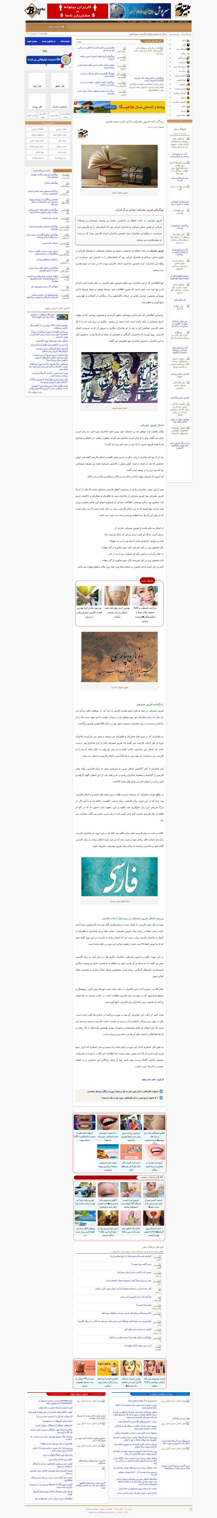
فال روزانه (37, 106)
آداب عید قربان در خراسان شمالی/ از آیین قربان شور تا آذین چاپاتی (123, 1288)
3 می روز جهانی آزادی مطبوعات (137, 1345)
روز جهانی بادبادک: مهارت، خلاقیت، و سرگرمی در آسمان (180, 323)
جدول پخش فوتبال (36, 146)
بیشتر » (79, 42)
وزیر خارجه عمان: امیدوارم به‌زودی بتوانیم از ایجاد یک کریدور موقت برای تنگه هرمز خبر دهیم (135, 1452)
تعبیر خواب (31, 115)
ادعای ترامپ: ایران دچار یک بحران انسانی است (137, 1493)
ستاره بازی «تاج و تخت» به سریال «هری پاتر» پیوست (91, 1417)
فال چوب (54, 115)
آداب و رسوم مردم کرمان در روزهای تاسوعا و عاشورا (180, 350)
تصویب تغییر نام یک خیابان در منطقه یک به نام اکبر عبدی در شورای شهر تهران (136, 1427)
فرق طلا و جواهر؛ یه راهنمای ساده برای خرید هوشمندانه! (42, 315)
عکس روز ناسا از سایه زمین (60, 1459)
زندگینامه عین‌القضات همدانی (180, 226)
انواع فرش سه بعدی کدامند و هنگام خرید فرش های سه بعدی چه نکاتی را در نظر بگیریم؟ (114, 1321)
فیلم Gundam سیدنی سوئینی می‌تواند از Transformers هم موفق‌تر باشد (55, 1401)
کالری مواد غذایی (37, 141)
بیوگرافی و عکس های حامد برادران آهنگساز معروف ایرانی (149, 79)
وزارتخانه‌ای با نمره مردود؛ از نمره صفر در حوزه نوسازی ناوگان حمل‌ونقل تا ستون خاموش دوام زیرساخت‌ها (50, 357)
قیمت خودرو (61, 129)
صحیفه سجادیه (38, 158)
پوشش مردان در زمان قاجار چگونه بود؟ (180, 420)
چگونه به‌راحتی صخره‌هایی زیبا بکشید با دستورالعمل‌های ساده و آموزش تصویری (42, 278)
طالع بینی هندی (65, 115)
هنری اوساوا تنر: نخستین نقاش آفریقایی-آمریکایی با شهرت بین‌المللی (42, 296)
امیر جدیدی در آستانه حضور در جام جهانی (55, 1407)
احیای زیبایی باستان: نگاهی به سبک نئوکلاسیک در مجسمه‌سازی (43, 252)
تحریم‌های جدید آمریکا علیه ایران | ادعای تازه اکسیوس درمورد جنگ (176, 1442)
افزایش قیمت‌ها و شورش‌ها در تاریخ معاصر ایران (130, 1256)
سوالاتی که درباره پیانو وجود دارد (44, 286)
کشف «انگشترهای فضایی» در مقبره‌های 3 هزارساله (50, 1412)
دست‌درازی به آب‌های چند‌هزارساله (142, 1400)
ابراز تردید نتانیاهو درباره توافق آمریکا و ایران (49, 345)
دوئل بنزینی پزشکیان (181, 1418)
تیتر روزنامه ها (60, 158)
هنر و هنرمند (174, 34)
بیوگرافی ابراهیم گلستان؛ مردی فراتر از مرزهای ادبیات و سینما (42, 235)
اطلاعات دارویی (37, 129)
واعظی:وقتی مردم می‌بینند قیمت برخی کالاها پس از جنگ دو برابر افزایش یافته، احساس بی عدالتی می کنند (135, 1460)
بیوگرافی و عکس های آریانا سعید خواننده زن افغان (130, 1337)
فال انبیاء (37, 86)
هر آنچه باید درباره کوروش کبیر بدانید (135, 1297)
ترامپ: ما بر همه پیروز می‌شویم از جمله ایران (138, 1488)
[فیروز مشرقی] (120, 166)
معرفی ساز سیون (50, 243)
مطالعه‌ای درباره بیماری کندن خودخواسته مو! (53, 1498)
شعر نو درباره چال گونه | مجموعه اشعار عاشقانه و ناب (128, 1280)
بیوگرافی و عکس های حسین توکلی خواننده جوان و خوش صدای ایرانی (43, 211)
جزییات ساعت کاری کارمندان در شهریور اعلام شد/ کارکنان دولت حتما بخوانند (135, 1445)
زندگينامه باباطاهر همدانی (47, 259)
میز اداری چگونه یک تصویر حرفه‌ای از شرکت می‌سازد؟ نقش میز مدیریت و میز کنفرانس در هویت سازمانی (49, 334)
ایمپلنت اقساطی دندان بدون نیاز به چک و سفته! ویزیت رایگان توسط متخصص (122, 1091)
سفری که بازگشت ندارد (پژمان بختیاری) (134, 1272)
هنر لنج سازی (179, 300)
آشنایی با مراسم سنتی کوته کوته (137, 1329)
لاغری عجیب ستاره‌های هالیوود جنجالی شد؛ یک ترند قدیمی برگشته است (90, 1485)
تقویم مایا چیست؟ (143, 1305)
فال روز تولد (42, 115)
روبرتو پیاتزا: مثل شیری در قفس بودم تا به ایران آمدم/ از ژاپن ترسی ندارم (52, 1449)
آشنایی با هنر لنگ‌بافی (180, 398)
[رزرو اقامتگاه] (119, 107)
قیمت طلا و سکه (59, 135)
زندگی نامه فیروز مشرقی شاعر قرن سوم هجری (134, 121)
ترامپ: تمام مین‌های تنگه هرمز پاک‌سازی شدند (137, 1421)
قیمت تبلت (62, 152)
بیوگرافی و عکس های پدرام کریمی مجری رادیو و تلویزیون (43, 269)
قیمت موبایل (61, 146)
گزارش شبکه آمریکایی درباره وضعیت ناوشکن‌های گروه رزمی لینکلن (52, 349)
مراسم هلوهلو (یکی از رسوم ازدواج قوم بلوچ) (179, 277)
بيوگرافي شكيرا (51, 183)
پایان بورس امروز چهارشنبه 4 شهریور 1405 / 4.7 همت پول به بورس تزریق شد (49, 380)
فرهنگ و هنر (186, 34)
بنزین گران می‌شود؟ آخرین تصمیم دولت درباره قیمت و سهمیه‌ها (176, 1467)
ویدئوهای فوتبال (37, 135)
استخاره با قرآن (59, 106)
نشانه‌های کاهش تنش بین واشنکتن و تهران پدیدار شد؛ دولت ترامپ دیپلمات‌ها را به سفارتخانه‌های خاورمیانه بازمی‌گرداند (136, 1481)
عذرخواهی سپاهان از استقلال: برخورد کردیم (54, 1425)
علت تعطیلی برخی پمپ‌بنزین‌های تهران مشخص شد (135, 1467)
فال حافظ (59, 86)
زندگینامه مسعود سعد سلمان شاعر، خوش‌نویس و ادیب (42, 192)
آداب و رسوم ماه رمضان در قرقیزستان (180, 155)
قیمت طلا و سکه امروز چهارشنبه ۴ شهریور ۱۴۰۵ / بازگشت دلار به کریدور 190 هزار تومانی (48, 387)
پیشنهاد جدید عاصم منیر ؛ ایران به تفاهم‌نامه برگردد (135, 1433)
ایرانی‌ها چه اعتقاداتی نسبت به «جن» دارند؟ (180, 203)
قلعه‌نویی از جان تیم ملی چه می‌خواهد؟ (56, 1443)
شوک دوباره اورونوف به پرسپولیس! (57, 1421)
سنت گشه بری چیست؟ (141, 1264)
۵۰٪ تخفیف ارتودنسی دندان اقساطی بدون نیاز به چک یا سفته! (129, 1097)
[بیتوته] (35, 17)
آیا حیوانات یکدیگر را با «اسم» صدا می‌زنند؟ (54, 1416)
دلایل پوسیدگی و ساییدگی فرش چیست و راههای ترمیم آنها (126, 1313)
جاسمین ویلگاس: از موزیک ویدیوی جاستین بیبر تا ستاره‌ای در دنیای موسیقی (43, 201)
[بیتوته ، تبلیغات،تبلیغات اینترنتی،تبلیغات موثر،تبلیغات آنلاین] (77, 11)
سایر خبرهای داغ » (35, 392)
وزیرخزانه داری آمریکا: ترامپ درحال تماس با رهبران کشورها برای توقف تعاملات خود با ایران (135, 1438)
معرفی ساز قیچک (50, 218)
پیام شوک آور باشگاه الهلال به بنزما (57, 1455)
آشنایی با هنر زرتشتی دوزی (180, 375)
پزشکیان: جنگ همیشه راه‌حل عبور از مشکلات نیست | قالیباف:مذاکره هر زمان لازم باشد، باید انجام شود (48, 366)
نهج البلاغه (40, 152)
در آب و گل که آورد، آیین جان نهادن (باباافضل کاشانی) (180, 445)
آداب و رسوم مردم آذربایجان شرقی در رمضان (180, 252)
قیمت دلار (62, 141)
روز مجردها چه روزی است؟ (180, 179)
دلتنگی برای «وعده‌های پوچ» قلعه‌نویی (52, 341)
